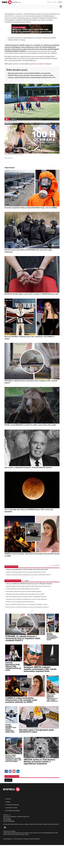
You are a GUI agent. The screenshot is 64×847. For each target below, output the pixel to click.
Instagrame (48, 64)
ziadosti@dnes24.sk (54, 824)
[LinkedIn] (18, 771)
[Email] (14, 771)
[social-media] (4, 827)
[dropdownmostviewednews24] (32, 611)
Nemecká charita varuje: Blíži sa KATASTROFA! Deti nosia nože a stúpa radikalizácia (26, 599)
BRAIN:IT (37, 839)
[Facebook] (6, 771)
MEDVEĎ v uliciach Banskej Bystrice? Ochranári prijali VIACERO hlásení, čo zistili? (26, 572)
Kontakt (8, 799)
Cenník (8, 802)
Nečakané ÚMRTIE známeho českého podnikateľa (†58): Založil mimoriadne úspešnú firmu (28, 586)
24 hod (26, 580)
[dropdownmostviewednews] (32, 578)
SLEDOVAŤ (8, 780)
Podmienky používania (12, 805)
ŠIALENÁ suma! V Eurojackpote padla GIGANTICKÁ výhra (20, 602)
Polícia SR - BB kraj (12, 121)
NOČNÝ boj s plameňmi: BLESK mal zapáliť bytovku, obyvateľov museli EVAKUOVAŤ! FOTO (28, 574)
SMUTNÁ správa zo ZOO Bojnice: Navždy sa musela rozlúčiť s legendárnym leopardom (27, 607)
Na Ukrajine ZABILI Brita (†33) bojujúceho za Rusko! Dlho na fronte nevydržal (25, 594)
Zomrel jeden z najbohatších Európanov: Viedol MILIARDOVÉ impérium (24, 591)
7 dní (22, 580)
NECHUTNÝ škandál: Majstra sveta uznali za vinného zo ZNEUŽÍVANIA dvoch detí (26, 596)
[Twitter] (10, 771)
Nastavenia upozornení (13, 810)
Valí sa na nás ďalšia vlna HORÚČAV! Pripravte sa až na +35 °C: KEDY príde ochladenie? (29, 583)
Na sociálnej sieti (16, 16)
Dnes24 (34, 64)
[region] (19, 2)
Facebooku (40, 64)
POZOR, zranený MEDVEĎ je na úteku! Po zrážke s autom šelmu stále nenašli (27, 569)
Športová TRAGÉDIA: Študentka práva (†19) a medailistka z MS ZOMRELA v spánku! (26, 604)
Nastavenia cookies (11, 807)
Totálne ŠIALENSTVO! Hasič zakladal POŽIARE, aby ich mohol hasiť (22, 589)
